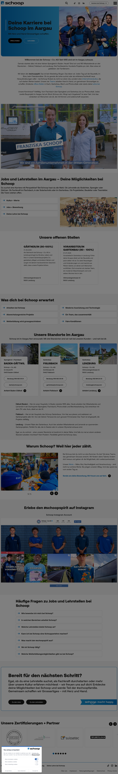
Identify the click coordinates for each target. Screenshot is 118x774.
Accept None (8, 770)
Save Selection (22, 770)
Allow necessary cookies (11, 759)
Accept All (35, 770)
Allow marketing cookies (11, 764)
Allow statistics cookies (11, 761)
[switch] (36, 759)
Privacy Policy (35, 754)
